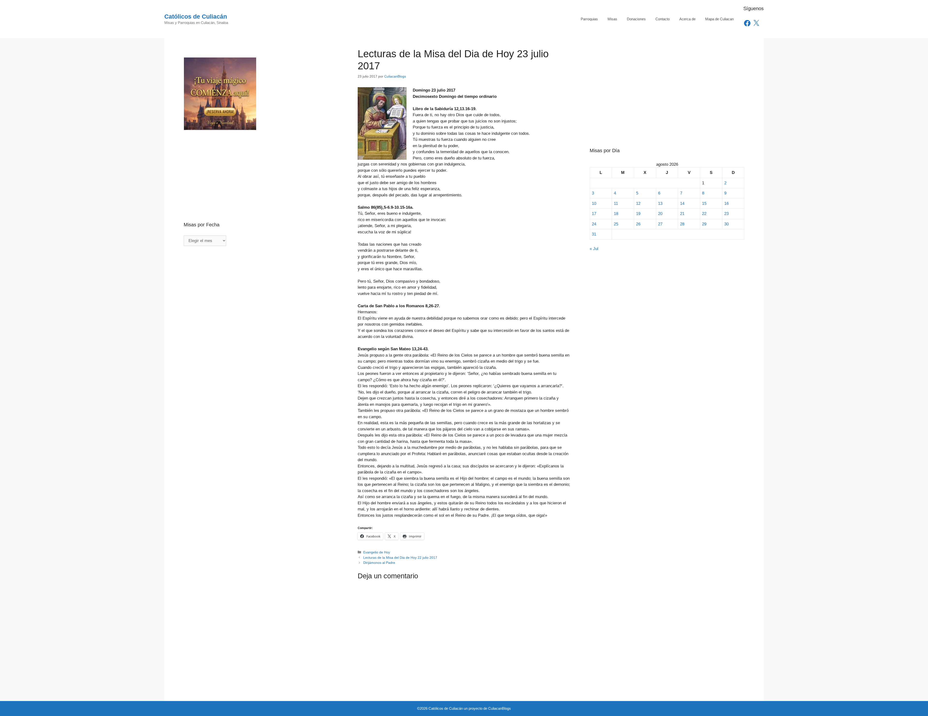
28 (682, 224)
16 (726, 203)
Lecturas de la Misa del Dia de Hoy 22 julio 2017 (400, 557)
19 (638, 213)
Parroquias (589, 19)
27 (660, 224)
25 (616, 224)
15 (704, 203)
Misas (612, 19)
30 (726, 224)
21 (682, 213)
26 (638, 224)
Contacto (662, 19)
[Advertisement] (261, 165)
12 (638, 203)
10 (594, 203)
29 (704, 224)
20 (660, 213)
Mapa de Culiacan (719, 19)
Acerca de (687, 19)
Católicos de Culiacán (195, 16)
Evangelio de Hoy (376, 552)
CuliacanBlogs (499, 708)
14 (682, 203)
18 (616, 213)
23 (726, 213)
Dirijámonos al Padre (379, 563)
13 (660, 203)
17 (594, 213)
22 (704, 213)
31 (594, 234)
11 (616, 203)
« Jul (594, 248)
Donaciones (636, 19)
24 (594, 224)
